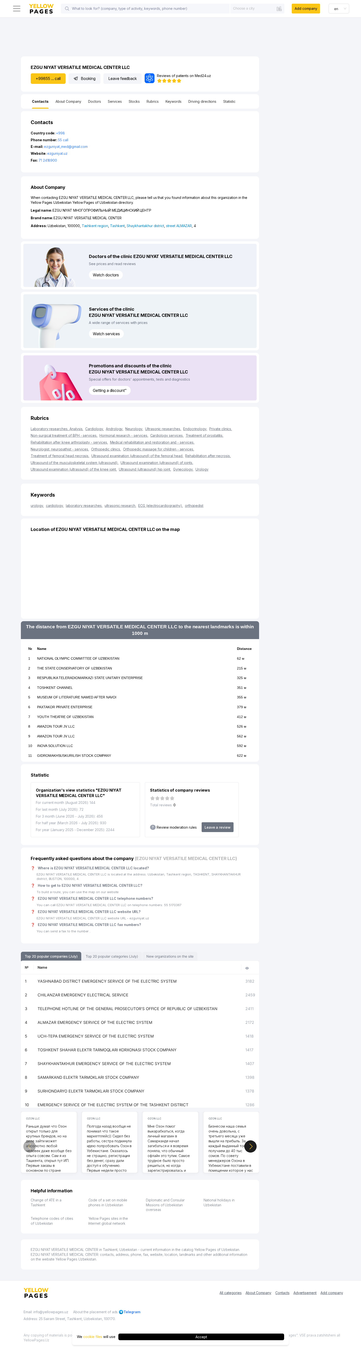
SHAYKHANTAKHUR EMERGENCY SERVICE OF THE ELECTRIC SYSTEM (104, 1063)
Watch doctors (106, 274)
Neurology (134, 429)
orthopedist (194, 505)
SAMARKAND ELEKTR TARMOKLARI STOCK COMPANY (88, 1077)
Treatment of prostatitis (205, 435)
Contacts (282, 1293)
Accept (201, 1337)
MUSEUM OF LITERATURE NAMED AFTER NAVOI (76, 697)
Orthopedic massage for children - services (158, 449)
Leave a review (218, 827)
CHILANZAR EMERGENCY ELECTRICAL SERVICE (83, 994)
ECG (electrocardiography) (160, 505)
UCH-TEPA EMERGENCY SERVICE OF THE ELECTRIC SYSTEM (96, 1036)
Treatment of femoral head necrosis (60, 456)
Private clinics (220, 429)
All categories (230, 1293)
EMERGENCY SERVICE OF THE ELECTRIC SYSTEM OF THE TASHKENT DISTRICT (113, 1104)
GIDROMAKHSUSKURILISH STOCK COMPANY (74, 756)
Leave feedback (122, 78)
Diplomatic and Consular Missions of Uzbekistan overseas (165, 1205)
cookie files (92, 1337)
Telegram (132, 1312)
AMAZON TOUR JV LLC (56, 726)
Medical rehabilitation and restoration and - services (152, 442)
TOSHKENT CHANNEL (55, 688)
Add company (306, 8)
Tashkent (117, 226)
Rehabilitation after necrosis (208, 456)
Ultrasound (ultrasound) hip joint (145, 469)
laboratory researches (84, 505)
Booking (88, 78)
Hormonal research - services (123, 435)
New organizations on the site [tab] (170, 956)
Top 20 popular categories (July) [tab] (112, 956)
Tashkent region (95, 226)
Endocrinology (195, 429)
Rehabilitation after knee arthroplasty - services (69, 442)
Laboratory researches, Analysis (57, 429)
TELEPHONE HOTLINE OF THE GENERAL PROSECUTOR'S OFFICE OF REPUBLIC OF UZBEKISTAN (127, 1008)
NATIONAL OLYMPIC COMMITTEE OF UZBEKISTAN (78, 658)
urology (37, 505)
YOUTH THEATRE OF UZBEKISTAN (65, 717)
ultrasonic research (120, 505)
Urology (201, 469)
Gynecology (183, 469)
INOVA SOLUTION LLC (55, 746)
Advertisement (305, 1293)
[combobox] (257, 8)
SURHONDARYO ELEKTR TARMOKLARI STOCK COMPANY (91, 1091)
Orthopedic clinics (106, 449)
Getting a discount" (110, 390)
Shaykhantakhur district (145, 226)
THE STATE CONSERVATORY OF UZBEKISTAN (74, 668)
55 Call (63, 140)
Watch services (106, 333)
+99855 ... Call (48, 78)
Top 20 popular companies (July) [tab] (51, 956)
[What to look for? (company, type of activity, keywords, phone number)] (67, 8)
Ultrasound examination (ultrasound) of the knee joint (74, 469)
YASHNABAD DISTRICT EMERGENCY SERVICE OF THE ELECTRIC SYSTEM (107, 981)
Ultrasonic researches (163, 429)
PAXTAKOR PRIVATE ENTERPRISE (64, 707)
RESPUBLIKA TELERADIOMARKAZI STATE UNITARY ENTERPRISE (90, 678)
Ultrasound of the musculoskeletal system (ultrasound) (75, 463)
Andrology (115, 429)
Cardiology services (167, 435)
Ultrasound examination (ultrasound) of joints (157, 463)
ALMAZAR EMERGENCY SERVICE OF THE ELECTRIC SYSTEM (95, 1022)
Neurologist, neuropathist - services (60, 449)
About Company (258, 1293)
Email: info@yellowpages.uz (46, 1312)
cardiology (55, 505)
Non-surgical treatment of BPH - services (64, 435)
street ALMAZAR (179, 226)
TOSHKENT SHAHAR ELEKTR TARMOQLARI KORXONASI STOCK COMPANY (107, 1049)
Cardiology (94, 429)
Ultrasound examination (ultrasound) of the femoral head (137, 456)
